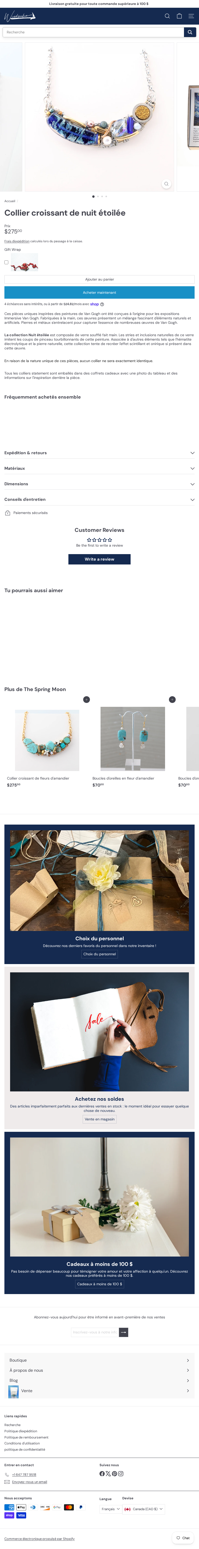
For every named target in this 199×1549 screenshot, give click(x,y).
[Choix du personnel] (99, 880)
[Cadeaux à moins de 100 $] (99, 1197)
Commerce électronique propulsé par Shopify (39, 1539)
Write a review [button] (99, 559)
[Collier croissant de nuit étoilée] (99, 421)
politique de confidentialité (24, 1449)
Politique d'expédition (20, 1431)
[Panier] (179, 16)
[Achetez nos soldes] (99, 1031)
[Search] (190, 32)
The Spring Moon (45, 689)
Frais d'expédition (17, 241)
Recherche (12, 1425)
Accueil (9, 201)
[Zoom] (166, 184)
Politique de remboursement (26, 1437)
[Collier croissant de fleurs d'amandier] (47, 745)
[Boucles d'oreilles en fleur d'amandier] (133, 745)
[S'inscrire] (123, 1332)
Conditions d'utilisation (22, 1443)
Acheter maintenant (99, 292)
